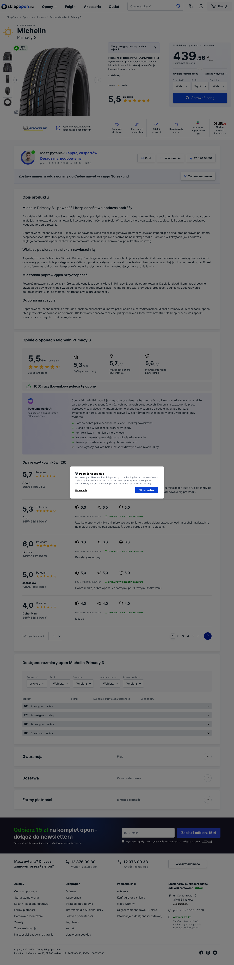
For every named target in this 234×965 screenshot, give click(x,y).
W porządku (146, 490)
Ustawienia (81, 490)
